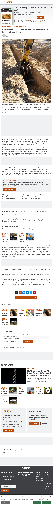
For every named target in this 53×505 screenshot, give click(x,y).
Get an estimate (9, 189)
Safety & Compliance (20, 27)
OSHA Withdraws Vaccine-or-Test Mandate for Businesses (22, 313)
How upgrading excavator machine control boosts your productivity (39, 417)
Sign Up (5, 490)
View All (44, 423)
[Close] (50, 496)
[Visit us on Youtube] (29, 474)
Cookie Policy (46, 499)
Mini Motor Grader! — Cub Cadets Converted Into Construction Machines (4, 391)
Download (34, 423)
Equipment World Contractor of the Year (13, 416)
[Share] (23, 292)
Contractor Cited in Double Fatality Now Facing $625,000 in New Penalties (5, 313)
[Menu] (2, 2)
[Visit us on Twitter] (23, 474)
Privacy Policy (32, 21)
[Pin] (34, 292)
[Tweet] (31, 292)
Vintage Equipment (4, 388)
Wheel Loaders (38, 388)
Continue (28, 342)
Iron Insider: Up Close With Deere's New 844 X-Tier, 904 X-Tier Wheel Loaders (39, 391)
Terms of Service (39, 21)
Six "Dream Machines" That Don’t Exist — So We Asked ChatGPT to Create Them (39, 373)
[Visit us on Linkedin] (26, 474)
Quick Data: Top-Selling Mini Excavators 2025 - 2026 (21, 391)
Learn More (8, 430)
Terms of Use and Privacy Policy (35, 20)
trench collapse (33, 109)
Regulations (6, 27)
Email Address (27, 334)
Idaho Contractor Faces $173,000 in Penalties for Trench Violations (38, 313)
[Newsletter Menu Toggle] (51, 2)
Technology (30, 368)
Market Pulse (20, 388)
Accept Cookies (37, 502)
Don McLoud (9, 35)
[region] (26, 500)
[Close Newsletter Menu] (51, 7)
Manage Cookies (5, 502)
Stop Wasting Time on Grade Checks (21, 239)
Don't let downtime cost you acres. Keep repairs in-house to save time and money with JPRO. (5, 322)
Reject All (47, 502)
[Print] (16, 292)
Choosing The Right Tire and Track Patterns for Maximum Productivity (5, 239)
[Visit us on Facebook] (19, 474)
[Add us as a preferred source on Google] (20, 292)
